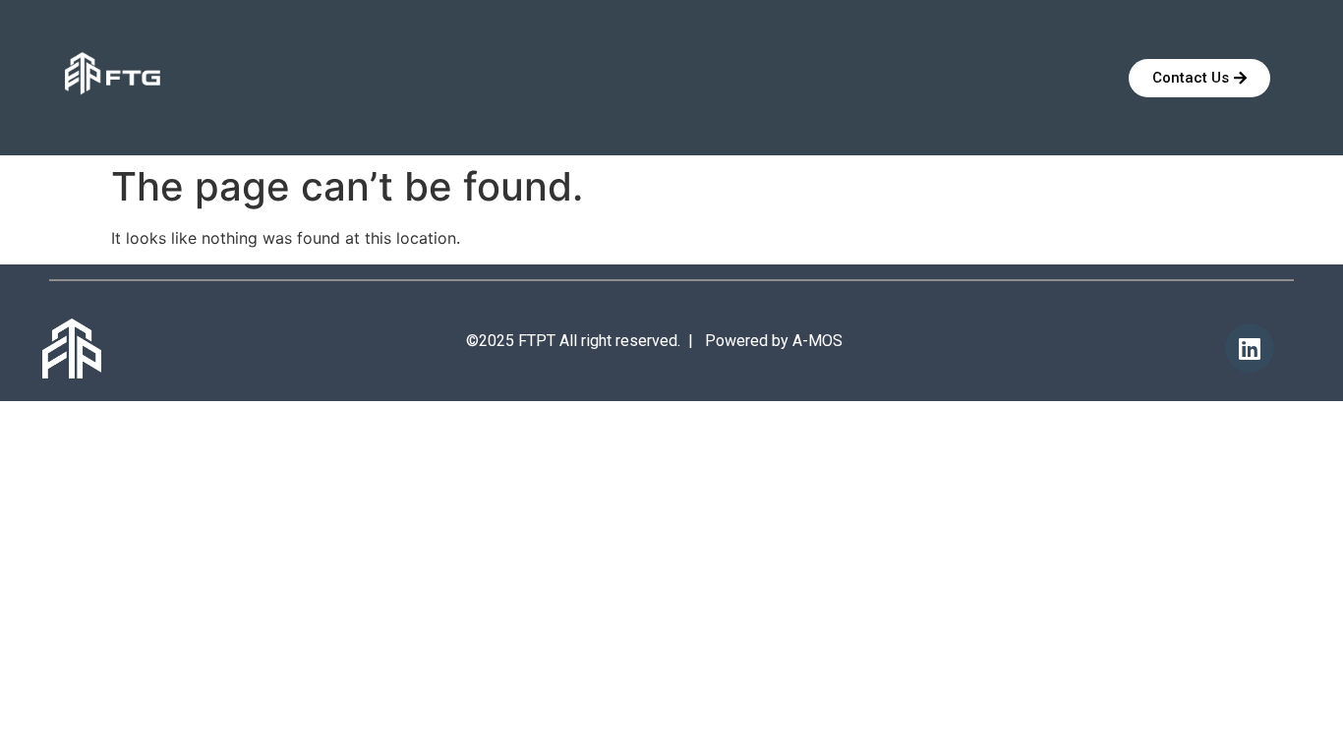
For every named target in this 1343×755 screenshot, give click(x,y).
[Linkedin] (1249, 348)
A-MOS (817, 340)
